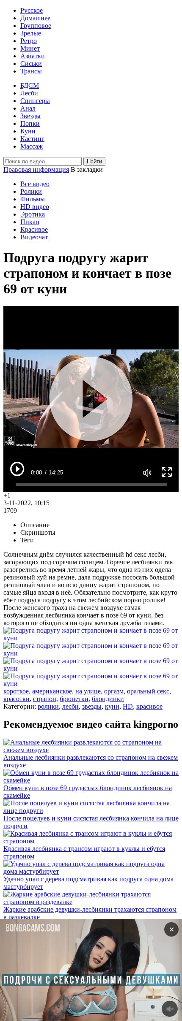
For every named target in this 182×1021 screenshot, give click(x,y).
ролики (48, 706)
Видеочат (34, 237)
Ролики (31, 191)
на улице (88, 691)
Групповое (35, 25)
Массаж (31, 146)
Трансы (31, 71)
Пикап (29, 221)
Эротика (32, 214)
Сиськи (31, 63)
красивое (149, 706)
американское (52, 691)
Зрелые (30, 33)
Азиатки (32, 56)
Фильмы (32, 199)
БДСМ (29, 85)
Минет (30, 48)
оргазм (114, 691)
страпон (44, 698)
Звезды (30, 115)
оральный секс (148, 691)
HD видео (34, 206)
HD (128, 706)
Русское (31, 10)
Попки (30, 123)
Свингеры (35, 100)
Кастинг (32, 138)
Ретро (28, 40)
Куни (28, 131)
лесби (70, 706)
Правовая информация (36, 169)
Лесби (29, 93)
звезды (92, 706)
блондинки (108, 698)
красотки (16, 698)
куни (112, 706)
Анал (28, 108)
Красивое (34, 229)
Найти (94, 161)
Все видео (35, 183)
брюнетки (74, 698)
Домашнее (35, 18)
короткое (16, 691)
